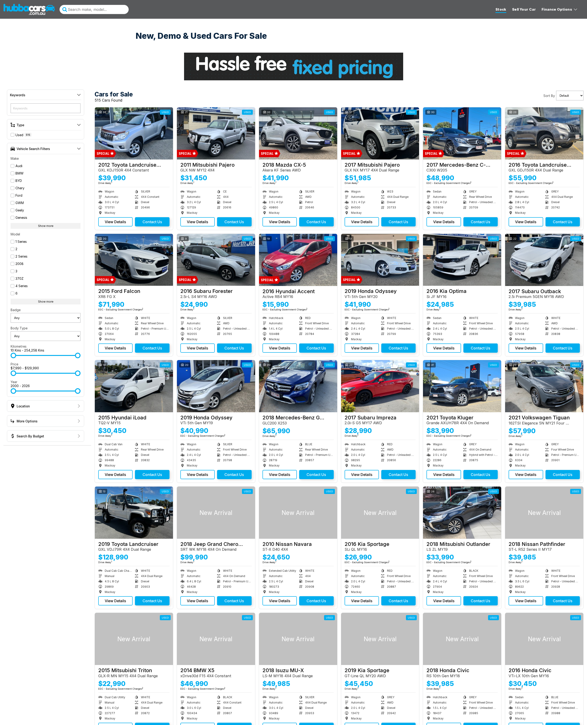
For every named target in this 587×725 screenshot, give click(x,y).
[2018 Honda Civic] (462, 639)
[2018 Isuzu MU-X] (298, 639)
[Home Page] (29, 9)
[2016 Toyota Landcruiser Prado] (544, 133)
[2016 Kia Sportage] (380, 513)
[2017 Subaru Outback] (544, 260)
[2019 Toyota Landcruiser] (134, 513)
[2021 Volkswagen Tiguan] (544, 386)
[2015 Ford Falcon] (134, 260)
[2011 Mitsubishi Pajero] (216, 133)
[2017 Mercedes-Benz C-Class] (462, 133)
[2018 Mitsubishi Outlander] (462, 513)
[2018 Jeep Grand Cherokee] (216, 513)
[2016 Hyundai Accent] (298, 260)
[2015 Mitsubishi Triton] (134, 639)
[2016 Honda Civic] (544, 639)
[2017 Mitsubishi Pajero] (380, 133)
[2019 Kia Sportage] (380, 639)
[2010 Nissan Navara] (298, 513)
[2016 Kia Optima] (462, 260)
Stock (500, 9)
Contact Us (152, 222)
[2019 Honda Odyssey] (380, 260)
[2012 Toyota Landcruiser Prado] (134, 133)
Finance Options (557, 9)
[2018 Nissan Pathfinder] (544, 513)
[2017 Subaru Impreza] (380, 386)
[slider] (13, 355)
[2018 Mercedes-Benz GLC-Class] (298, 386)
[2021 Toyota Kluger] (462, 386)
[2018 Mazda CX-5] (298, 133)
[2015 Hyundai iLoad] (134, 386)
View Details (115, 222)
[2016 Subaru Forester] (216, 260)
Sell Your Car (524, 9)
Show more (45, 226)
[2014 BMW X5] (216, 639)
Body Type (19, 328)
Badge (16, 310)
